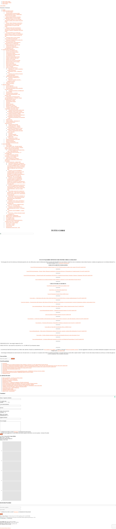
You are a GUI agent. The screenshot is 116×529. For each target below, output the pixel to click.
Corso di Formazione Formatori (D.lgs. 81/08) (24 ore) (58, 294)
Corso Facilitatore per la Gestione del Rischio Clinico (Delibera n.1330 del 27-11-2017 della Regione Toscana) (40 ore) (58, 279)
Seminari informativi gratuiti (7, 388)
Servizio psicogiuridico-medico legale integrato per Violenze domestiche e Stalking (18, 384)
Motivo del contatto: (4, 414)
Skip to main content (6, 1)
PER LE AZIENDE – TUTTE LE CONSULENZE (12, 377)
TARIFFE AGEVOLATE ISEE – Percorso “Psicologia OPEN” (14, 386)
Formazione (4, 363)
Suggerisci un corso (6, 373)
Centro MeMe (2, 5)
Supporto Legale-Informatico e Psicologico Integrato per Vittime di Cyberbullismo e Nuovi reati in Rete (22, 385)
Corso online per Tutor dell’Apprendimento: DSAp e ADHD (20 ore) (58, 326)
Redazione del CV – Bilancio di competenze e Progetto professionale (15, 382)
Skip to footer (5, 3)
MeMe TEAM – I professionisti (8, 391)
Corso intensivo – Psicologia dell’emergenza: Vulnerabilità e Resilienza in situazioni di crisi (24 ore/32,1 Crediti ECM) (58, 322)
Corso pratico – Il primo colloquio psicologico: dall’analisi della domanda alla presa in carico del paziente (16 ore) (58, 335)
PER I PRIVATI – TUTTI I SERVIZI (9, 379)
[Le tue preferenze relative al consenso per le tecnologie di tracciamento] (115, 397)
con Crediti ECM (60, 350)
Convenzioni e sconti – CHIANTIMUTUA (10, 387)
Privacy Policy (3, 518)
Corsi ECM (4, 370)
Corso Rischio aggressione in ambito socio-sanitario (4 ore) (58, 285)
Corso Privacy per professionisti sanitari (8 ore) (58, 289)
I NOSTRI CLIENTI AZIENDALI (9, 389)
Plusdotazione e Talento (6, 381)
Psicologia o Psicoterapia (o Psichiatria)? (10, 380)
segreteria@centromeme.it (64, 263)
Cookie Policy (10, 518)
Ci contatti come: (3, 401)
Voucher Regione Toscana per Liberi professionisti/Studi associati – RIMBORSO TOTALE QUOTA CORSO (23, 371)
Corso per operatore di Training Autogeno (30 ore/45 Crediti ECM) (58, 314)
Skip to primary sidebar (6, 2)
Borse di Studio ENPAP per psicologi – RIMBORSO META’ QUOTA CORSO (17, 372)
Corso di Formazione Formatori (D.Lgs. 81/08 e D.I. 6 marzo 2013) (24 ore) (17, 367)
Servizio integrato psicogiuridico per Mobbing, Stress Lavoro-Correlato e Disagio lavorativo (19, 383)
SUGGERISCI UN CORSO (49, 349)
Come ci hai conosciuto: (4, 411)
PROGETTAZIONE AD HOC (72, 349)
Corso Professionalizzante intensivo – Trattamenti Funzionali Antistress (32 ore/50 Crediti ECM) (58, 310)
